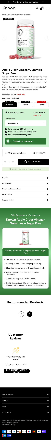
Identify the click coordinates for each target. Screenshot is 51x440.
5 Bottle (41, 103)
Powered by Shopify (8, 425)
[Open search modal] (36, 7)
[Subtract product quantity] (5, 162)
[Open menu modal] (47, 7)
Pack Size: (10, 98)
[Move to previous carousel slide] (21, 314)
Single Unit (9, 103)
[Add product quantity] (13, 162)
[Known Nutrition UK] (9, 8)
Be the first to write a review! (16, 371)
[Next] (43, 2)
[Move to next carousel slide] (29, 314)
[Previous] (8, 2)
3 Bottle (25, 103)
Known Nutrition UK (20, 421)
